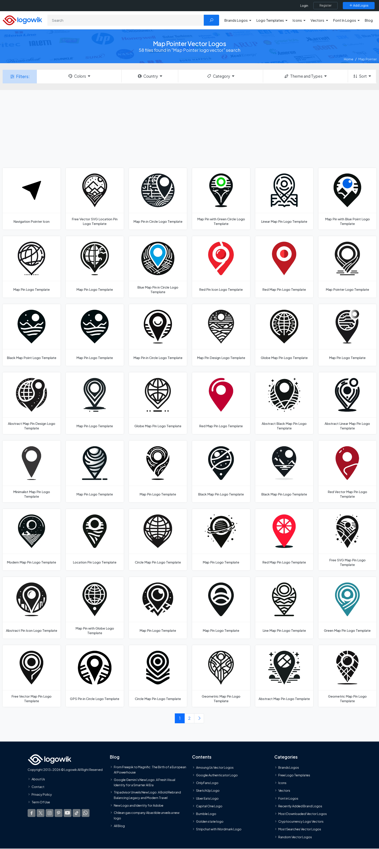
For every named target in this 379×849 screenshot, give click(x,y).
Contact (38, 787)
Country (150, 76)
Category (221, 76)
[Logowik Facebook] (32, 813)
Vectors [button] (317, 20)
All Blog (119, 825)
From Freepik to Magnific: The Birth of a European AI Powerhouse (150, 769)
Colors (80, 76)
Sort (363, 76)
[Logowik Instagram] (50, 813)
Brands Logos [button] (236, 20)
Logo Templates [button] (270, 20)
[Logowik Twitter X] (41, 813)
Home (348, 59)
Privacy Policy (42, 794)
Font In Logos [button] (344, 20)
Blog (369, 20)
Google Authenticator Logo (217, 775)
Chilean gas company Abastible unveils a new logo (146, 815)
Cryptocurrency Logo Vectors (301, 821)
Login (304, 5)
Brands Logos (288, 767)
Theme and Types (306, 76)
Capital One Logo (209, 806)
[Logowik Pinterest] (59, 813)
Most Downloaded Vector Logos (302, 814)
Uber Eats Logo (207, 798)
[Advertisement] (189, 128)
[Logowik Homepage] (22, 19)
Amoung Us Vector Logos (215, 767)
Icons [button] (297, 20)
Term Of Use (41, 802)
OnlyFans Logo (207, 783)
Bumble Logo (206, 814)
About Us (38, 779)
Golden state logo (209, 821)
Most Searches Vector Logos (299, 829)
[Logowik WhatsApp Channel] (85, 813)
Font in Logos (288, 798)
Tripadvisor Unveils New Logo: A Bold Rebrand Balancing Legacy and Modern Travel (147, 794)
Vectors (284, 790)
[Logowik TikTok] (76, 813)
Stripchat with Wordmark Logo (218, 829)
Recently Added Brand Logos (300, 806)
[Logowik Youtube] (68, 813)
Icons (282, 783)
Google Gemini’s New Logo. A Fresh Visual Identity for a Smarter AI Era (144, 782)
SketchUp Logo (208, 790)
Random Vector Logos (295, 837)
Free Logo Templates (294, 775)
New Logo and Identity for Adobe (138, 805)
